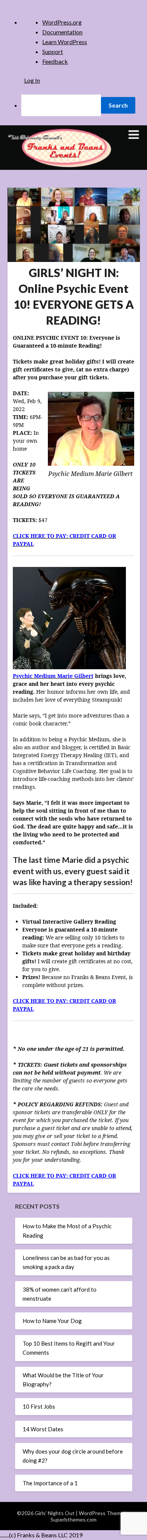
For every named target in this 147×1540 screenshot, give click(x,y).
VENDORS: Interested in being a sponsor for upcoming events (71, 334)
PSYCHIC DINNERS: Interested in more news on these (73, 314)
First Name (47, 185)
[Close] (112, 81)
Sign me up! (73, 395)
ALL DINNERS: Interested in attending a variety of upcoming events (74, 252)
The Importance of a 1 (50, 1483)
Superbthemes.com (73, 1519)
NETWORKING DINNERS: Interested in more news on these (73, 293)
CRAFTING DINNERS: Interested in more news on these (73, 272)
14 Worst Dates (43, 1429)
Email (40, 159)
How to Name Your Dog (52, 1320)
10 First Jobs (39, 1406)
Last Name (46, 211)
